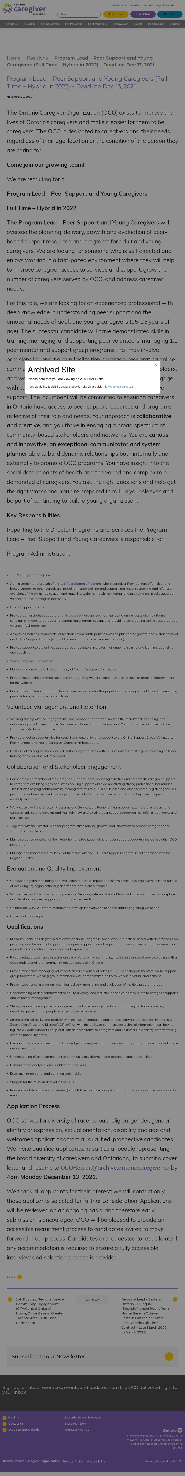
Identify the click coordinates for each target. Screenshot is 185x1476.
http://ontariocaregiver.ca (118, 386)
